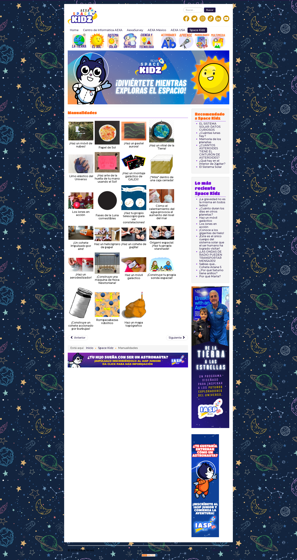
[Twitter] (194, 18)
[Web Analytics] (148, 555)
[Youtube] (226, 18)
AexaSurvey (135, 30)
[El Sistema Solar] (113, 40)
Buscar (209, 9)
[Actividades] (88, 40)
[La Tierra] (79, 40)
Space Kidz (197, 30)
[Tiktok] (211, 18)
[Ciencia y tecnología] (146, 40)
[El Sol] (97, 40)
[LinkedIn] (218, 18)
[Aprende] (186, 40)
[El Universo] (130, 40)
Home (74, 30)
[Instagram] (203, 18)
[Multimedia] (218, 40)
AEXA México (157, 30)
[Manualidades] (202, 40)
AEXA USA (178, 30)
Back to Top (220, 550)
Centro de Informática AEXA (102, 30)
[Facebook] (186, 18)
